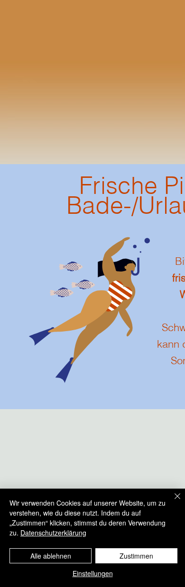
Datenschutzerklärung (53, 532)
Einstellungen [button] (93, 573)
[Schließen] (171, 502)
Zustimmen (136, 556)
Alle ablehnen (50, 556)
